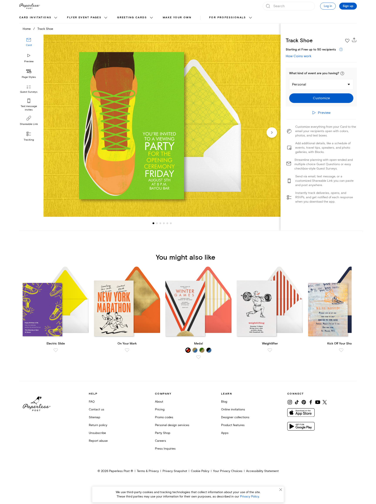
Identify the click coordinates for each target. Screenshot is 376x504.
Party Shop (162, 433)
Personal (299, 84)
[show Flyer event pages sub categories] (105, 18)
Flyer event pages (84, 17)
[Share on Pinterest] (303, 402)
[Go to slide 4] (160, 223)
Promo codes (164, 417)
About (159, 401)
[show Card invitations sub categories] (55, 18)
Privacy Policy (249, 496)
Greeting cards (132, 17)
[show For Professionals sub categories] (250, 18)
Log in (328, 6)
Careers (160, 441)
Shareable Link (29, 124)
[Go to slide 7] (171, 223)
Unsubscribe (97, 433)
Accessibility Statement (262, 471)
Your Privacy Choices (227, 471)
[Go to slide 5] (164, 223)
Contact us (96, 409)
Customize (321, 98)
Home (27, 29)
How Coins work (298, 56)
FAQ (92, 401)
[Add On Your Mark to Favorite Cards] (127, 350)
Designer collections (235, 417)
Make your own (177, 17)
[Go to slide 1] (153, 223)
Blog (224, 401)
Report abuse (98, 441)
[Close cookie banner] (280, 489)
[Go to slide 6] (167, 223)
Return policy (98, 425)
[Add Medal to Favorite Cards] (198, 357)
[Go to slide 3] (157, 223)
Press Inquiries (165, 448)
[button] (342, 73)
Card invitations (35, 17)
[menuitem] (38, 18)
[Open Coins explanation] (341, 49)
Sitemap (94, 417)
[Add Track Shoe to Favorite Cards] (347, 40)
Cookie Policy (200, 471)
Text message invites (29, 108)
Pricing (159, 409)
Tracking (29, 139)
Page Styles (29, 77)
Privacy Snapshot (175, 471)
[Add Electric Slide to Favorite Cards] (55, 350)
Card (29, 45)
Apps (224, 433)
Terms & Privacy (148, 471)
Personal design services (172, 425)
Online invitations (233, 409)
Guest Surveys (28, 92)
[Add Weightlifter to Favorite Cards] (269, 350)
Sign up (348, 6)
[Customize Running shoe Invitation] (162, 125)
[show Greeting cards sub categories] (151, 18)
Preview (29, 61)
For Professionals (227, 17)
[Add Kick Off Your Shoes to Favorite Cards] (341, 350)
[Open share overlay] (354, 39)
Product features (233, 425)
